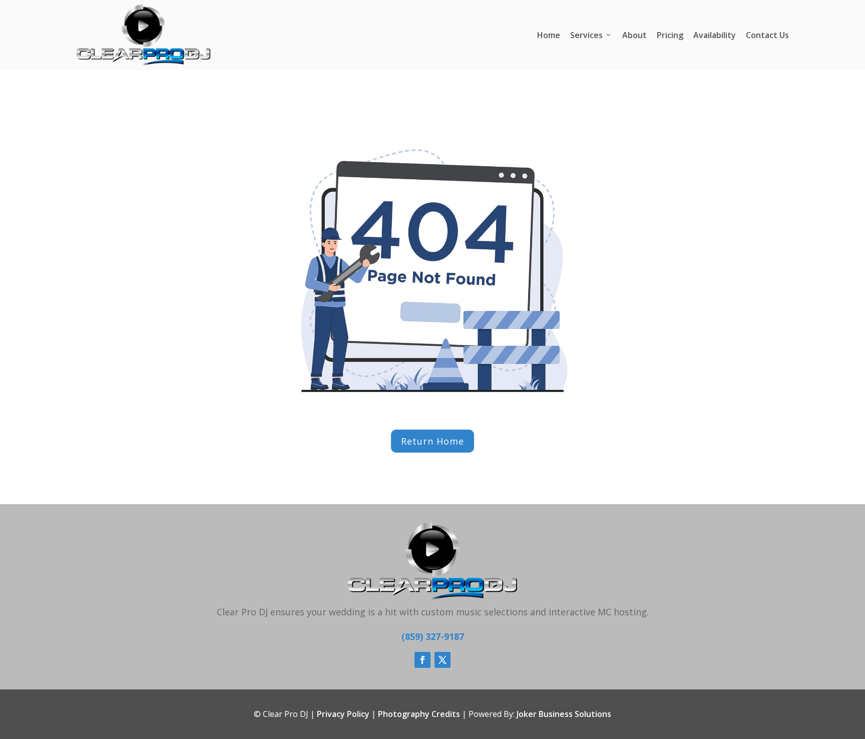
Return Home (432, 441)
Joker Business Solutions (564, 713)
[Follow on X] (443, 660)
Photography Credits (419, 713)
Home (548, 35)
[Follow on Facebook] (422, 660)
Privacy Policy (343, 713)
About (634, 35)
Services (586, 35)
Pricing (670, 35)
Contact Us (767, 35)
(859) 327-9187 (432, 636)
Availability (714, 35)
